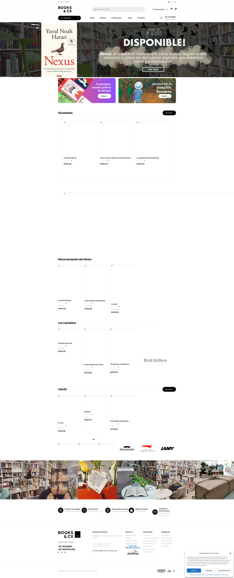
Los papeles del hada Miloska (111, 158)
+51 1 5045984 (170, 17)
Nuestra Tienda (159, 9)
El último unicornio (65, 343)
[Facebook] (169, 2)
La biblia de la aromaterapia (95, 297)
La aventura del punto (118, 425)
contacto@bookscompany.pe (104, 551)
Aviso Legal (225, 574)
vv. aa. (59, 426)
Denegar (209, 570)
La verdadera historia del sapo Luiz (150, 158)
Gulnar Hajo (113, 430)
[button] (230, 553)
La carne (61, 304)
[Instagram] (175, 2)
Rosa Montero (62, 309)
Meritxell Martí (88, 431)
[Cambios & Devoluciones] (155, 512)
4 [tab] (96, 439)
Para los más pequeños (150, 407)
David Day (87, 370)
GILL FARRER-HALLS (90, 302)
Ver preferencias (224, 570)
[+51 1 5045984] (161, 18)
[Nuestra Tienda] (153, 9)
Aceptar (194, 570)
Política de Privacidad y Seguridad (211, 574)
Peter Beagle (61, 348)
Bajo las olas (89, 426)
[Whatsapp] (172, 2)
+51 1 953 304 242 (66, 549)
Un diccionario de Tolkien (93, 365)
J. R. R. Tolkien (114, 369)
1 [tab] (91, 439)
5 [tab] (98, 439)
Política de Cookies (195, 574)
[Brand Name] (66, 448)
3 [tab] (94, 439)
